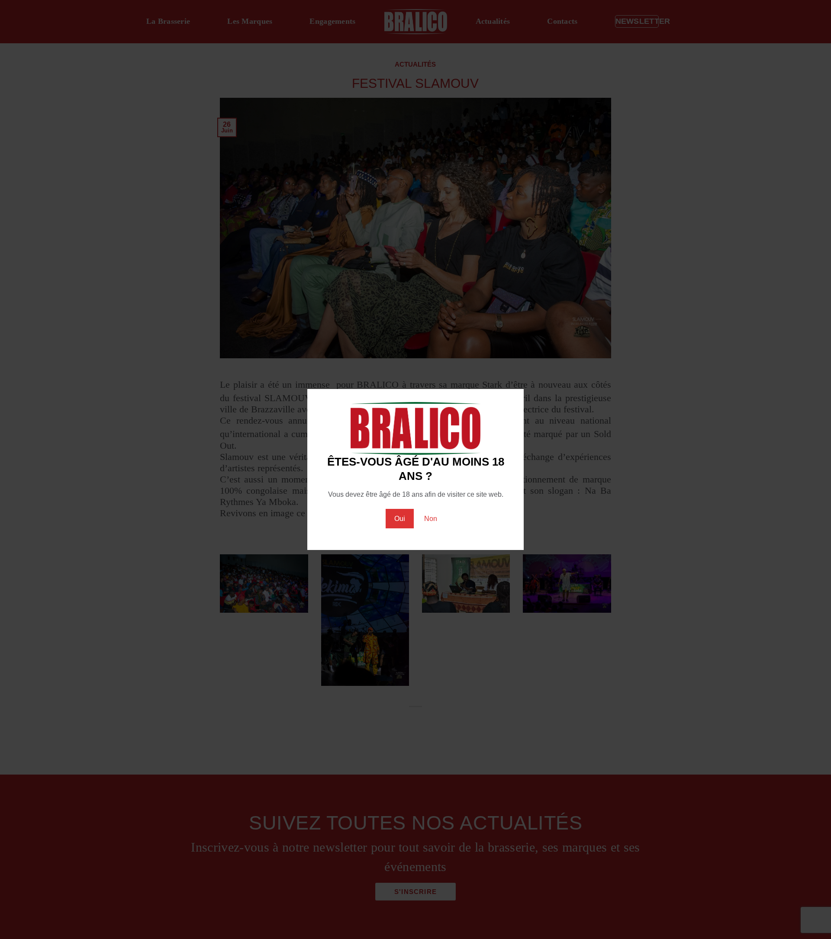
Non (430, 518)
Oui (399, 518)
